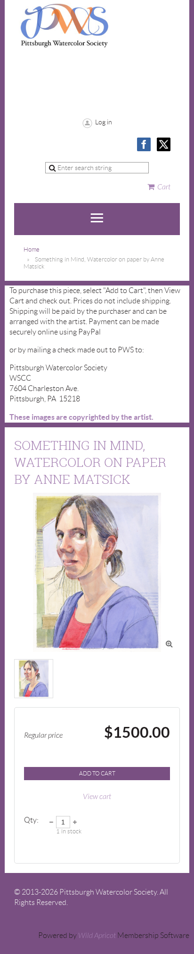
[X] (163, 144)
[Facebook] (144, 144)
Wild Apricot (97, 935)
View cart (97, 796)
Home (32, 249)
